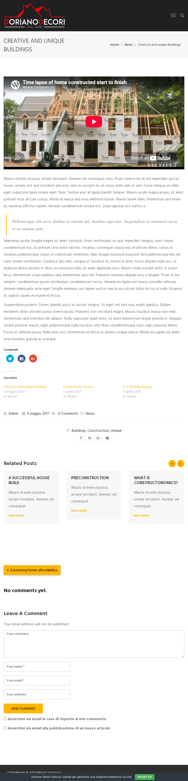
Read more (16, 516)
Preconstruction (90, 478)
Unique (116, 431)
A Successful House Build (29, 480)
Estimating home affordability (33, 570)
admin (14, 414)
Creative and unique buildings (25, 387)
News (129, 45)
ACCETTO (145, 777)
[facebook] (80, 438)
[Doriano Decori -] (34, 15)
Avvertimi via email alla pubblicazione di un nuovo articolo (59, 728)
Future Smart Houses (78, 387)
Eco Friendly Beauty (137, 387)
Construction (98, 431)
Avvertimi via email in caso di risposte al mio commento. (57, 719)
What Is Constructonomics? (156, 480)
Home (114, 45)
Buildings (79, 431)
